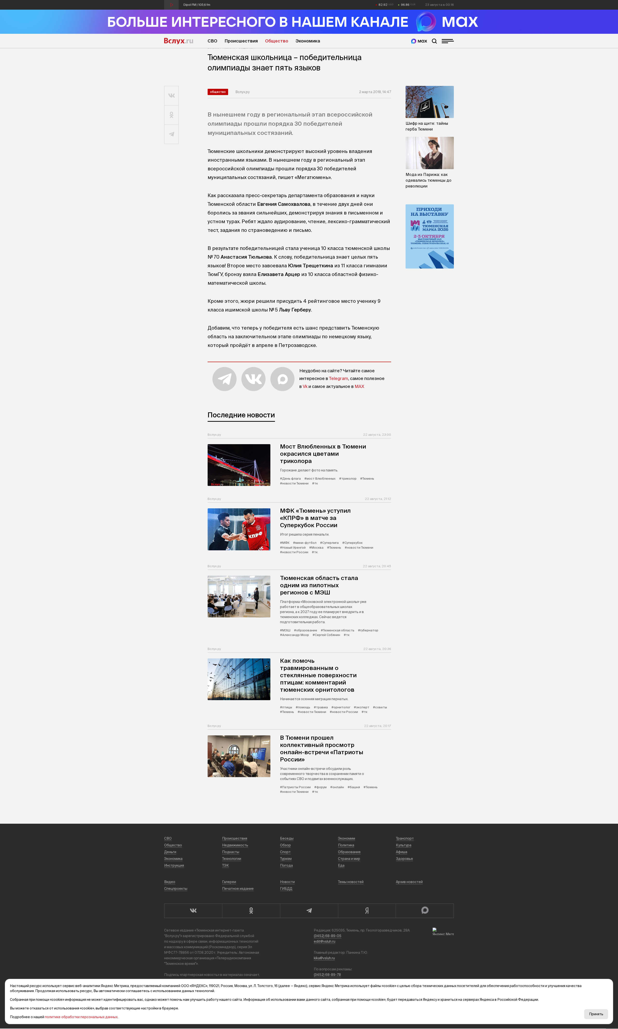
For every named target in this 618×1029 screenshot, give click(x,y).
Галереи (229, 882)
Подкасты (230, 852)
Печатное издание (238, 889)
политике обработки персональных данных (81, 1017)
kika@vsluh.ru (324, 958)
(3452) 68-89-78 (327, 975)
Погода (286, 865)
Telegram (338, 378)
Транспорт (405, 838)
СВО (212, 40)
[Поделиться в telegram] (171, 134)
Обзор (285, 845)
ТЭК (225, 865)
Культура (403, 845)
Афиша (401, 852)
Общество (276, 40)
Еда (341, 865)
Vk (305, 386)
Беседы (287, 838)
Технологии (231, 859)
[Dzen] (367, 911)
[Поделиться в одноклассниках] (171, 115)
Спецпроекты (175, 889)
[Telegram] (309, 911)
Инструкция (174, 865)
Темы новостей (351, 882)
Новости (287, 882)
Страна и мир (349, 859)
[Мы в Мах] (419, 41)
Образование (349, 852)
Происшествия (241, 40)
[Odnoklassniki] (251, 911)
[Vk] (193, 911)
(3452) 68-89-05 (327, 936)
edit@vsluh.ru (324, 941)
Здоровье (404, 859)
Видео (169, 882)
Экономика (307, 40)
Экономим (346, 838)
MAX (359, 386)
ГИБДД (286, 889)
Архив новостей (409, 882)
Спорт (285, 852)
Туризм (286, 859)
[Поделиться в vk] (171, 95)
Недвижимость (235, 845)
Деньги (170, 852)
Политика (346, 845)
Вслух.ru (178, 41)
